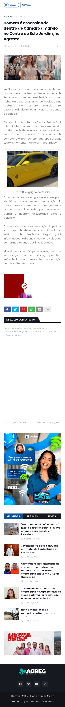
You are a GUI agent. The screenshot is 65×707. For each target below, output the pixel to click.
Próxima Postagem (48, 422)
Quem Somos (31, 701)
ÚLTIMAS (32, 516)
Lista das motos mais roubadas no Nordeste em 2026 (38, 613)
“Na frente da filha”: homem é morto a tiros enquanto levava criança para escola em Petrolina (40, 529)
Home (15, 701)
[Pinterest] (23, 309)
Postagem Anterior (16, 422)
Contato (48, 701)
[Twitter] (15, 309)
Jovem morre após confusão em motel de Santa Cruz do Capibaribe (39, 549)
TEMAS (52, 516)
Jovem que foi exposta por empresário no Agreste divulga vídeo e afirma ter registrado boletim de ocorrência (41, 593)
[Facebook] (7, 309)
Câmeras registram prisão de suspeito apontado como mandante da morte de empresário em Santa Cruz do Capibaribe (40, 570)
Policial (25, 16)
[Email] (39, 309)
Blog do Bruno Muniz (42, 696)
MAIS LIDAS (13, 516)
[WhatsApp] (31, 309)
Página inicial (11, 16)
